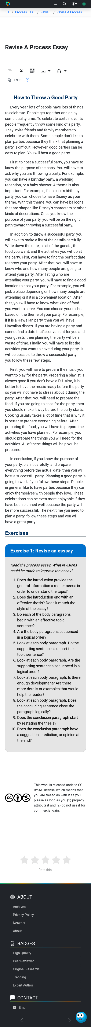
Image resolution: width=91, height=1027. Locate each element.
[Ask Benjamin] (81, 1017)
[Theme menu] (74, 4)
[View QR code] (32, 71)
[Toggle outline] (10, 71)
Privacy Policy (23, 915)
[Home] (8, 4)
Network (19, 923)
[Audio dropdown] (61, 71)
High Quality (22, 953)
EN (16, 80)
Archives (19, 907)
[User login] (84, 4)
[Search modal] (64, 4)
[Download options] (45, 71)
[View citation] (21, 71)
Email (23, 1008)
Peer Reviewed (23, 961)
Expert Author (23, 985)
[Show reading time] (27, 80)
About (17, 931)
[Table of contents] (6, 12)
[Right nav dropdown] (55, 4)
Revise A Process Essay (72, 12)
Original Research (26, 969)
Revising (45, 12)
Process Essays (25, 12)
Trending (19, 977)
